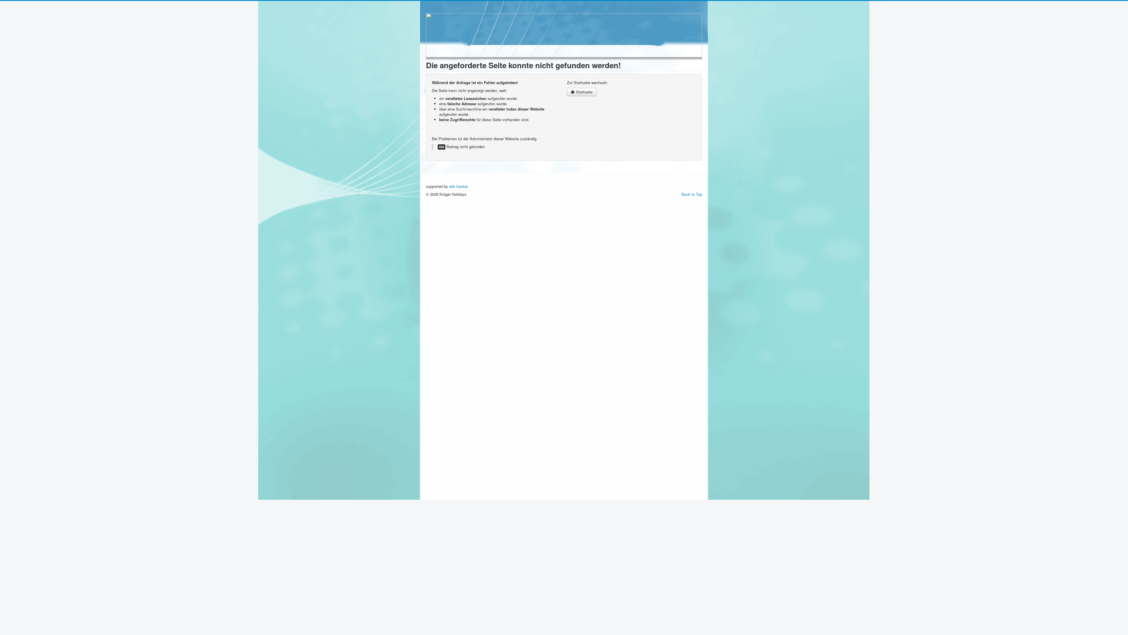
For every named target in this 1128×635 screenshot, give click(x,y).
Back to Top (692, 194)
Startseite (583, 92)
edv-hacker (458, 186)
